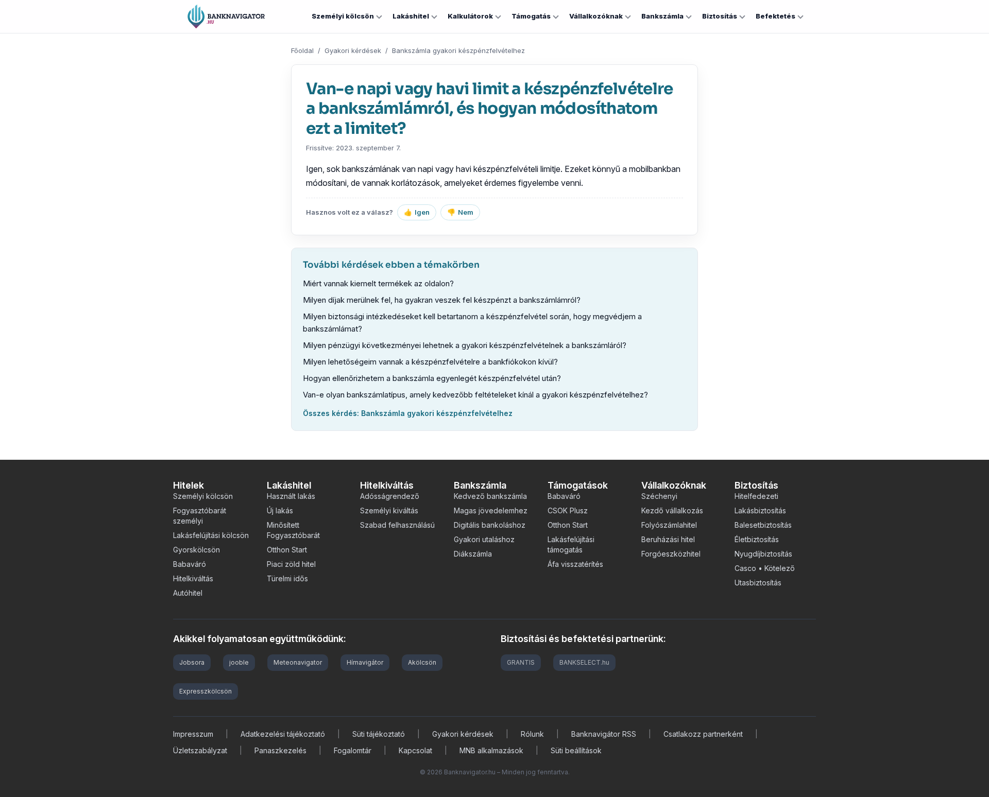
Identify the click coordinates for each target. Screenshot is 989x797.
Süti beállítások (576, 750)
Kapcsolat (415, 750)
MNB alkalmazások (491, 750)
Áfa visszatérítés (575, 564)
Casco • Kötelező (765, 568)
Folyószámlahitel (669, 525)
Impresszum (193, 734)
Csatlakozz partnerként (703, 734)
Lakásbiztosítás (760, 510)
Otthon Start (287, 549)
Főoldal (302, 50)
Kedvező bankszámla (490, 496)
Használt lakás (291, 496)
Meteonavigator (298, 662)
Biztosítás (719, 16)
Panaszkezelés (280, 750)
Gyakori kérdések (353, 50)
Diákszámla (473, 553)
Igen (417, 212)
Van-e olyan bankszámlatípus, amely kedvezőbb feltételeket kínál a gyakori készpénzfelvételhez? (475, 395)
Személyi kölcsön (343, 16)
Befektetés (775, 16)
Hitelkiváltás (193, 578)
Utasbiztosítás (758, 582)
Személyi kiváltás (389, 510)
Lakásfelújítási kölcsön (211, 535)
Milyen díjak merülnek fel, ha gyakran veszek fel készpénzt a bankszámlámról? (442, 300)
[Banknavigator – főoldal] (226, 16)
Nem (460, 212)
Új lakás (280, 510)
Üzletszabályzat (200, 750)
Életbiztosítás (757, 539)
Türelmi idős (287, 578)
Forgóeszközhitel (671, 553)
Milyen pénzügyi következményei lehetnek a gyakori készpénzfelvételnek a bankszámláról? (464, 345)
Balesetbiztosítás (763, 525)
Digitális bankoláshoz (489, 525)
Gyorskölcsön (196, 549)
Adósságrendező (389, 496)
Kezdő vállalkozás (672, 510)
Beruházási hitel (668, 539)
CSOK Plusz (568, 510)
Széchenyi (659, 496)
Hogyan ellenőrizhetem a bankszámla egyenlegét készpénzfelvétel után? (432, 378)
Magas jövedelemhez (490, 510)
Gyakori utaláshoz (484, 539)
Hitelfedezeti (756, 496)
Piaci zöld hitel (291, 564)
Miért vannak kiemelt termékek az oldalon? (378, 283)
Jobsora (191, 662)
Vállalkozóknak (596, 16)
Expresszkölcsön (205, 691)
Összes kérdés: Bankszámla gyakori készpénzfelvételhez (408, 413)
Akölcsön (422, 662)
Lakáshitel (411, 16)
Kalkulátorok (470, 16)
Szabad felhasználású (397, 525)
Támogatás (531, 16)
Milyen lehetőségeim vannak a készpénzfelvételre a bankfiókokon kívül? (430, 362)
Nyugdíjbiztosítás (763, 553)
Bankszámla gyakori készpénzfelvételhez (458, 50)
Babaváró (189, 564)
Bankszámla (662, 16)
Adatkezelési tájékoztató (283, 734)
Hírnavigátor (365, 662)
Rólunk (532, 734)
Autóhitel (187, 592)
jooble (239, 662)
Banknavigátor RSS (603, 734)
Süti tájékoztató (378, 734)
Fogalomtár (352, 750)
